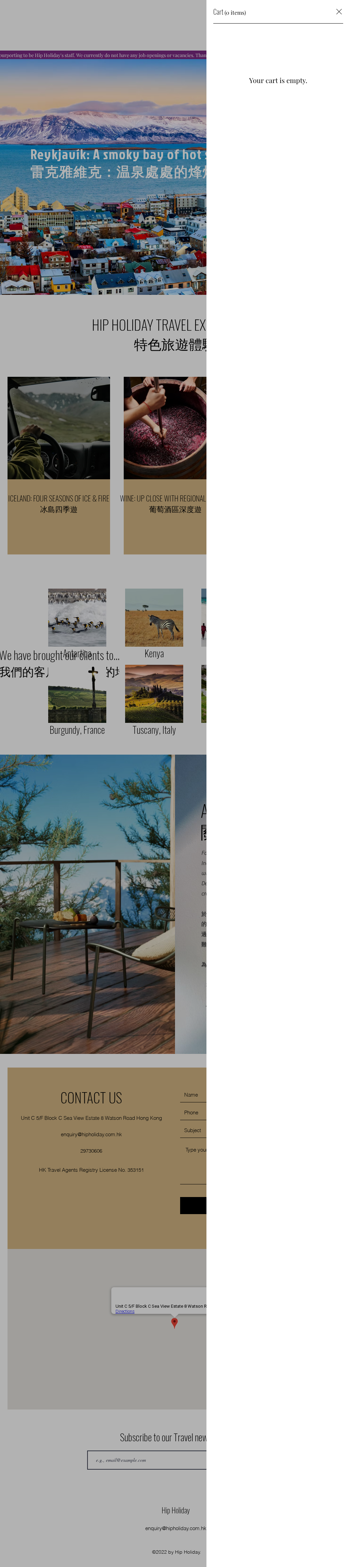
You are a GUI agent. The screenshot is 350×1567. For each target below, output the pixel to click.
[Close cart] (339, 11)
